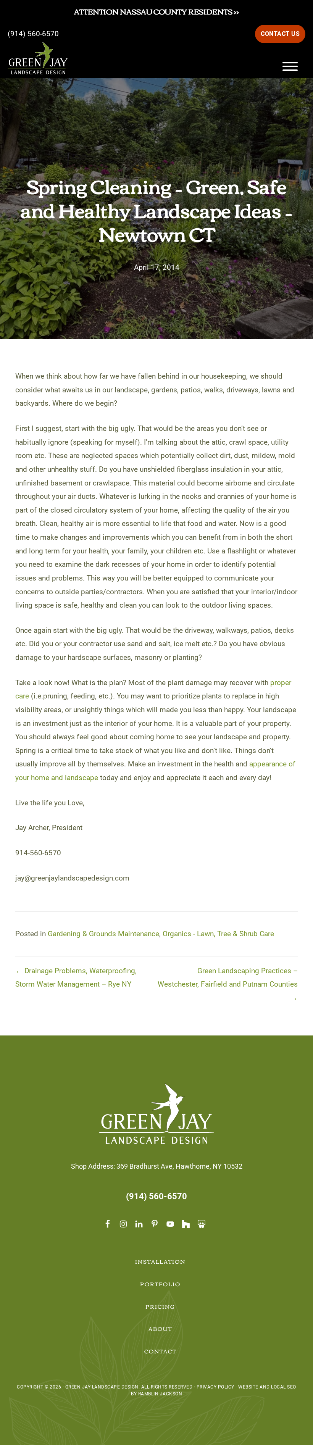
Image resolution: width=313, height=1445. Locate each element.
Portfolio (160, 1284)
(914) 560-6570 (33, 33)
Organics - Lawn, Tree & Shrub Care (218, 933)
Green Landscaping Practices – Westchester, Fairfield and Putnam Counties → (228, 984)
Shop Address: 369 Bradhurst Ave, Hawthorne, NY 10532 (156, 1166)
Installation (160, 1261)
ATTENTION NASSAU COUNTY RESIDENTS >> (156, 11)
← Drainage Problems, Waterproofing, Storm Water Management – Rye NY (76, 977)
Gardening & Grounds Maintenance (103, 933)
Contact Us (280, 33)
